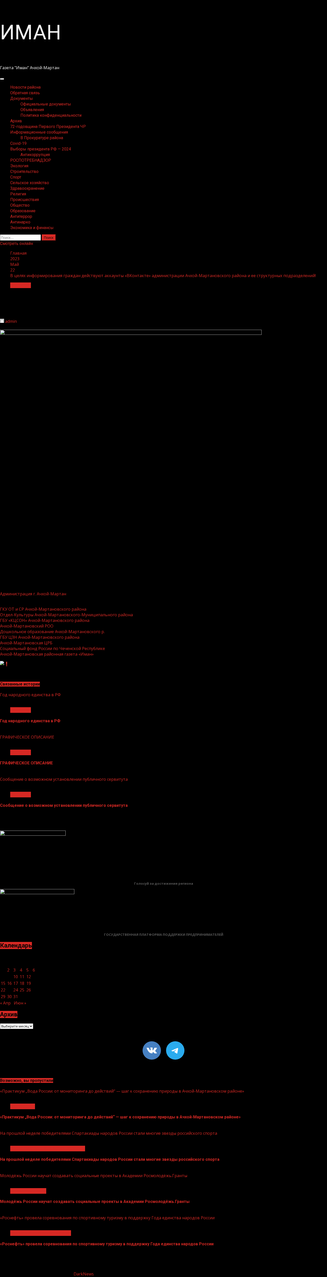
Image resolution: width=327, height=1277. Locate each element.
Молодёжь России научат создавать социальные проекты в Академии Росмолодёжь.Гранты (93, 1175)
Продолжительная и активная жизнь (47, 1148)
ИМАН (30, 32)
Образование (23, 210)
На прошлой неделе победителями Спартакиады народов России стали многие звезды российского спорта (108, 1133)
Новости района (25, 87)
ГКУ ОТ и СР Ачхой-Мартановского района (43, 609)
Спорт (15, 177)
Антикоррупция (35, 154)
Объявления (32, 109)
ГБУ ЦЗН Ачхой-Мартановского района (39, 637)
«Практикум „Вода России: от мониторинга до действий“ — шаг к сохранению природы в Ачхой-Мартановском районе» (122, 1091)
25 (22, 990)
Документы (21, 98)
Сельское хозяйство (29, 182)
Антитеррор (21, 216)
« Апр (5, 1003)
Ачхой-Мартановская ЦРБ (26, 643)
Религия (18, 194)
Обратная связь (25, 92)
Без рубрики (22, 1106)
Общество (20, 205)
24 (15, 990)
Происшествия (24, 199)
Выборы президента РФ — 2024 (40, 149)
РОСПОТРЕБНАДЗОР (30, 160)
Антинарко (20, 222)
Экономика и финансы (32, 227)
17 (15, 983)
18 (22, 983)
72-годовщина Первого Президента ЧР (48, 126)
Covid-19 (18, 143)
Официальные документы (45, 104)
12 (28, 976)
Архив (16, 121)
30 (9, 996)
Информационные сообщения (39, 132)
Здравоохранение (27, 188)
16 (9, 983)
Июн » (20, 1003)
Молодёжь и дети (28, 1191)
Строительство (24, 171)
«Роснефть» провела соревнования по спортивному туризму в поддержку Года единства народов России (107, 1218)
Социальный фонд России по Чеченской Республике (52, 648)
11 (22, 976)
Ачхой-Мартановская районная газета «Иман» (47, 654)
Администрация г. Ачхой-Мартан (33, 594)
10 (15, 976)
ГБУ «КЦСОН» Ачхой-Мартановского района (44, 620)
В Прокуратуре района (41, 137)
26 (28, 990)
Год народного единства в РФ (30, 694)
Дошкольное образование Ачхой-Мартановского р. (52, 631)
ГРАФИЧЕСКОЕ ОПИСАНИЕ (27, 737)
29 (3, 996)
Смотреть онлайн (16, 243)
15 (3, 983)
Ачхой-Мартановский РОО (26, 626)
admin (11, 321)
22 (3, 990)
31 (15, 996)
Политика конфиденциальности (50, 115)
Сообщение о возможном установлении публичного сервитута (64, 779)
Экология (19, 165)
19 (28, 983)
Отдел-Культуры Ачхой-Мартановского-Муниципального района (66, 615)
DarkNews (84, 1274)
